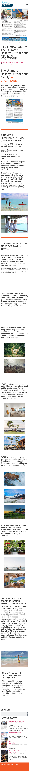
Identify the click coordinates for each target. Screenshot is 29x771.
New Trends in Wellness (16, 721)
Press (5, 64)
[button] (27, 4)
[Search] (27, 714)
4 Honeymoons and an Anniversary (16, 742)
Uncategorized (11, 64)
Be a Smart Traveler (15, 732)
